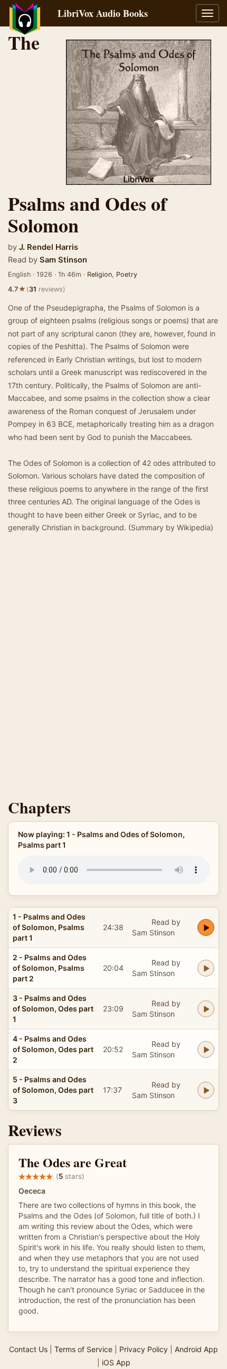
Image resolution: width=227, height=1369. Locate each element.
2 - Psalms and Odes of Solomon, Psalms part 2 (50, 968)
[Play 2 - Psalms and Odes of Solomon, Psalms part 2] (205, 968)
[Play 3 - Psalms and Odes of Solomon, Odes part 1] (205, 1008)
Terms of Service (83, 1349)
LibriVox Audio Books (103, 13)
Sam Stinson (63, 260)
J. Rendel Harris (48, 247)
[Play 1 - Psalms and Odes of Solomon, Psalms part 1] (205, 927)
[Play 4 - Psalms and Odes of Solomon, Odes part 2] (205, 1049)
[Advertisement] (113, 669)
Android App (196, 1349)
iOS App (116, 1362)
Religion (99, 274)
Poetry (126, 274)
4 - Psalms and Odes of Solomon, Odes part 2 (53, 1049)
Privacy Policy (143, 1349)
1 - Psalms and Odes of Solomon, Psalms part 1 (49, 927)
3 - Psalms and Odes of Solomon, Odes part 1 (53, 1008)
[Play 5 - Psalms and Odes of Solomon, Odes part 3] (205, 1090)
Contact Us (28, 1349)
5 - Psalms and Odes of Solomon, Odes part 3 (53, 1090)
